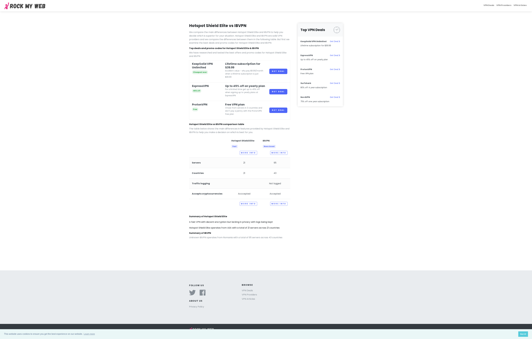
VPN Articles (520, 5)
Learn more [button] (89, 334)
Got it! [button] (523, 334)
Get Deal (278, 71)
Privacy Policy (196, 306)
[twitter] (192, 294)
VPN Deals (489, 5)
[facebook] (202, 294)
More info (248, 153)
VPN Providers (503, 5)
